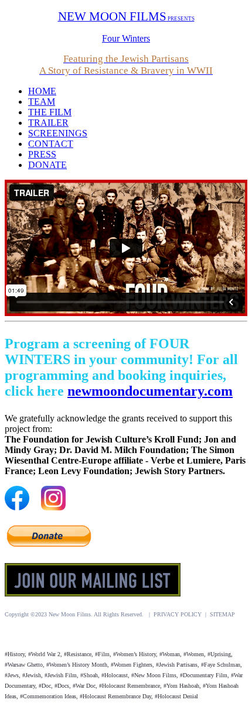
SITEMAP (222, 614)
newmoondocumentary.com (150, 391)
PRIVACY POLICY (178, 614)
